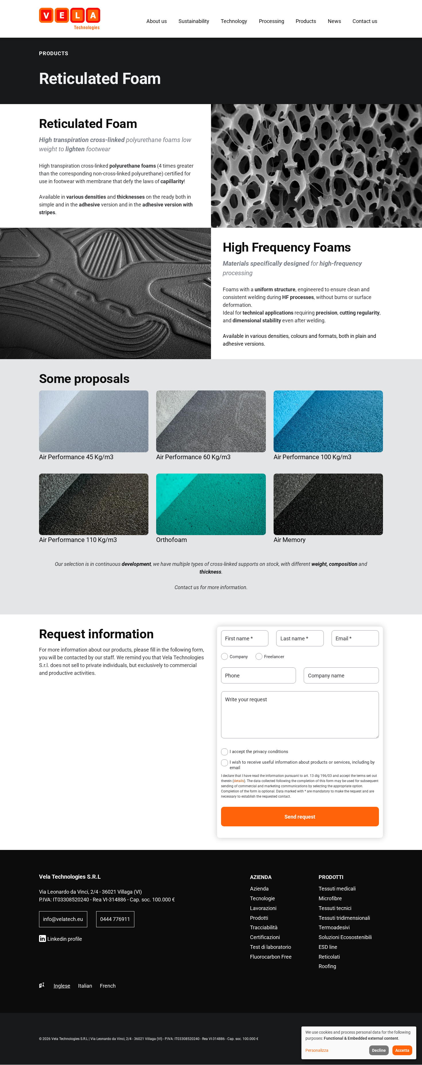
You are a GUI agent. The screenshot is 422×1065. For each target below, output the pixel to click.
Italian (85, 986)
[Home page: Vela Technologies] (69, 19)
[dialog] (358, 1042)
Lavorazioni (263, 908)
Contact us (365, 21)
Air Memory (289, 539)
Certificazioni (265, 937)
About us (156, 21)
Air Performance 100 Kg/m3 (312, 457)
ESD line (328, 947)
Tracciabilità (264, 927)
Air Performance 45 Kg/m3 (76, 457)
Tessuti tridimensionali (344, 918)
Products (306, 21)
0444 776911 (115, 919)
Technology (234, 21)
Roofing (327, 966)
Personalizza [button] (316, 1050)
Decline (379, 1050)
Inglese (62, 986)
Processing (271, 21)
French (108, 986)
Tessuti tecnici (335, 908)
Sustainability (194, 21)
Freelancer (274, 656)
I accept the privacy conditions (259, 751)
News (334, 21)
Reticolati (329, 957)
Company (239, 656)
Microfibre (330, 898)
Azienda (259, 889)
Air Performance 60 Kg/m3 (193, 457)
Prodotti (259, 918)
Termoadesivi (334, 927)
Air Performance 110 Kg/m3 (78, 539)
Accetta (402, 1050)
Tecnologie (262, 898)
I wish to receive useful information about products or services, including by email (302, 765)
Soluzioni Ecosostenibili (345, 937)
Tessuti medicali (337, 889)
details (239, 781)
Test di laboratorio (270, 947)
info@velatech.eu (63, 919)
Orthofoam (171, 539)
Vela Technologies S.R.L (70, 876)
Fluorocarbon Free (271, 957)
